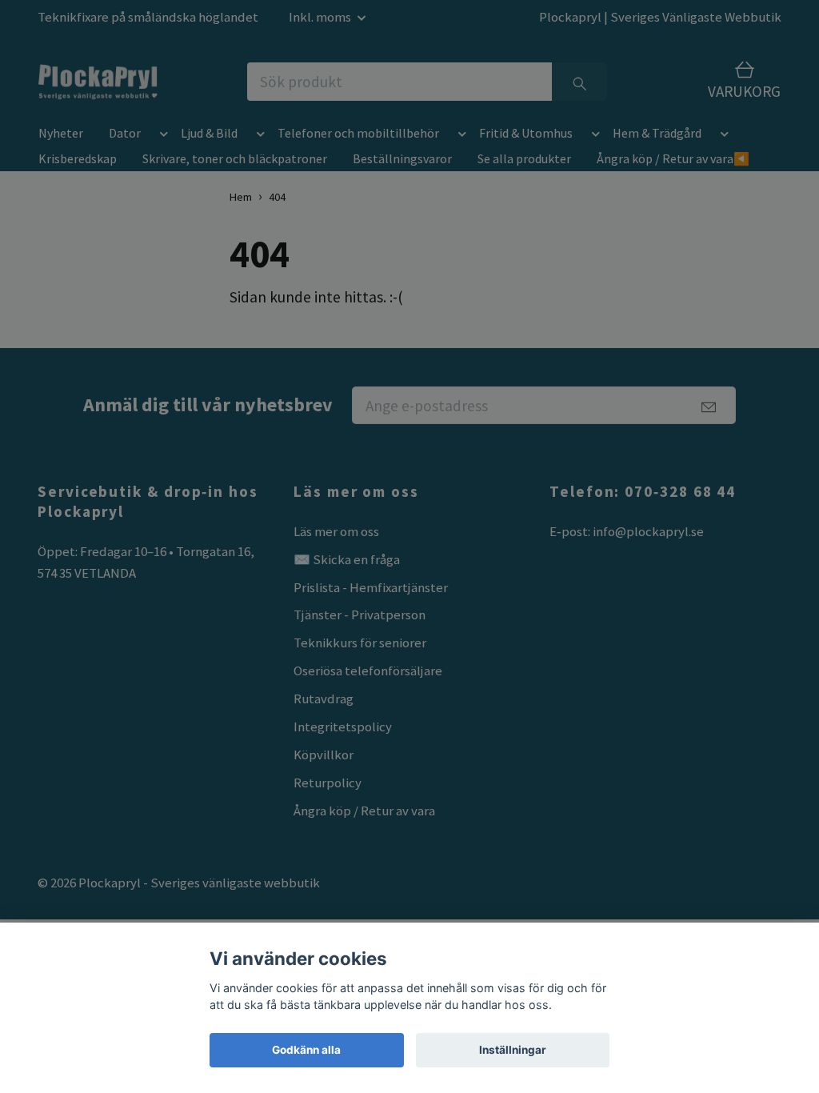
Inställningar (512, 1049)
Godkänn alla (306, 1049)
